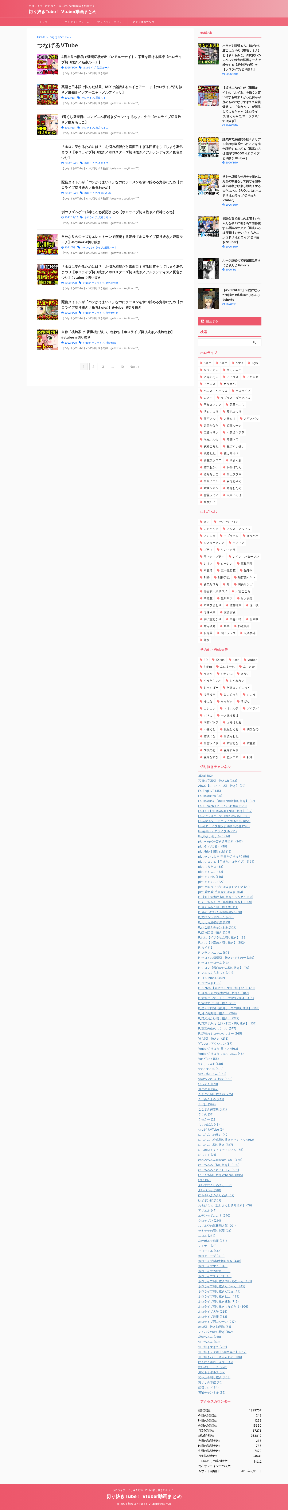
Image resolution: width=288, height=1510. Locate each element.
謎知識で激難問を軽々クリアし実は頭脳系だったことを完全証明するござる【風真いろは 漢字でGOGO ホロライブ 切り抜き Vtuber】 (241, 148)
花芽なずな (211, 757)
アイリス (232, 377)
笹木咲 (254, 619)
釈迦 (250, 757)
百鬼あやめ (234, 481)
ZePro (208, 666)
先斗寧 (248, 570)
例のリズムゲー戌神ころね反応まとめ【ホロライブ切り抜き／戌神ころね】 (118, 212)
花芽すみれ (231, 750)
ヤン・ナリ (228, 549)
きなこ (245, 673)
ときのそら (211, 377)
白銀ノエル (211, 481)
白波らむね (231, 736)
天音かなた (211, 425)
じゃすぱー (211, 687)
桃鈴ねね (111, 342)
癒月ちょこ (102, 127)
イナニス (209, 384)
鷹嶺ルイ (101, 97)
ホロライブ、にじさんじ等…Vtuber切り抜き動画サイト (144, 1490)
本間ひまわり (212, 605)
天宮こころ (243, 591)
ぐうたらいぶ (212, 680)
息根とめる (231, 729)
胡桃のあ (209, 750)
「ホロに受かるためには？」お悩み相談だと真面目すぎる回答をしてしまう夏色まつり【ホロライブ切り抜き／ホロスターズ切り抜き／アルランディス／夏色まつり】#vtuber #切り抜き (122, 272)
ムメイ (208, 397)
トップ (43, 22)
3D (206, 659)
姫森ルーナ (103, 67)
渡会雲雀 (230, 612)
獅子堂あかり (212, 619)
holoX (239, 363)
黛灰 (207, 640)
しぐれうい (237, 680)
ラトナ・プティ (214, 556)
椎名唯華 (235, 605)
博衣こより (211, 411)
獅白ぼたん (234, 467)
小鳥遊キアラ (235, 432)
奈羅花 (208, 598)
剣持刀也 (224, 577)
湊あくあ (235, 460)
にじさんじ (211, 528)
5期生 (207, 363)
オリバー (252, 535)
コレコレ (209, 708)
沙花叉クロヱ (212, 460)
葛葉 (227, 626)
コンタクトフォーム (77, 22)
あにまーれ (227, 666)
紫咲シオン (211, 488)
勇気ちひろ (211, 584)
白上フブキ (234, 474)
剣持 (207, 577)
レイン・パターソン (246, 556)
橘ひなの (252, 729)
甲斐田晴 (235, 619)
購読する (211, 321)
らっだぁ (227, 701)
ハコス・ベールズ (215, 390)
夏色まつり (104, 163)
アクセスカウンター (144, 22)
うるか (208, 673)
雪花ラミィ (211, 495)
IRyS (255, 363)
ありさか (249, 666)
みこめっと (231, 694)
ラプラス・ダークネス (235, 397)
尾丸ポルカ (211, 439)
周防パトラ (211, 722)
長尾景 (208, 633)
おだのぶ (227, 673)
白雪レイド (211, 743)
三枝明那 (247, 563)
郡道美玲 (244, 626)
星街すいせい (235, 446)
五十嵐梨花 (228, 570)
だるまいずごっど (238, 687)
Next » (134, 367)
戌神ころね (104, 217)
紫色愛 (251, 743)
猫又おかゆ (211, 467)
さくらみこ (234, 370)
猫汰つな (209, 736)
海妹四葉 (209, 612)
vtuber (85, 247)
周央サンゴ (245, 584)
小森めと (209, 729)
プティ (208, 549)
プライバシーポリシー (111, 22)
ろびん (245, 701)
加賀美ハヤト (247, 577)
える (207, 521)
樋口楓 (254, 605)
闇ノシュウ (228, 633)
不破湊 (208, 570)
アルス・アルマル (238, 528)
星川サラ (227, 598)
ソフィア (238, 542)
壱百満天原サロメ (215, 591)
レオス (208, 563)
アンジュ (209, 535)
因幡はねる (234, 722)
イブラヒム (231, 535)
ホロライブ (89, 67)
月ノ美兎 (247, 598)
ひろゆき (209, 694)
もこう (251, 694)
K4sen (220, 659)
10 (122, 367)
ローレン (227, 563)
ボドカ (208, 715)
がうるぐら (211, 370)
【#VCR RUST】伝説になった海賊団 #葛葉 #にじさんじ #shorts (241, 294)
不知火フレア (212, 404)
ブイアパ (252, 708)
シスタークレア (214, 542)
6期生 (223, 363)
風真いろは (234, 495)
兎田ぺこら (237, 404)
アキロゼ (252, 377)
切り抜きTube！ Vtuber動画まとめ (63, 11)
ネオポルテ (231, 708)
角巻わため (104, 192)
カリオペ (230, 384)
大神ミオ (230, 418)
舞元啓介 (209, 626)
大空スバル (251, 418)
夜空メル (209, 418)
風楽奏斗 (250, 633)
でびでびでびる (228, 521)
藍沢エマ (232, 757)
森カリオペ (231, 453)
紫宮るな (232, 743)
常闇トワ (232, 439)
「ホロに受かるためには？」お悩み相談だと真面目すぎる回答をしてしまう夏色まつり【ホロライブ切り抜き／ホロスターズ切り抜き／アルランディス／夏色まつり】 (122, 152)
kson (236, 659)
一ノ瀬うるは (229, 715)
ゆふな (208, 701)
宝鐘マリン (211, 432)
